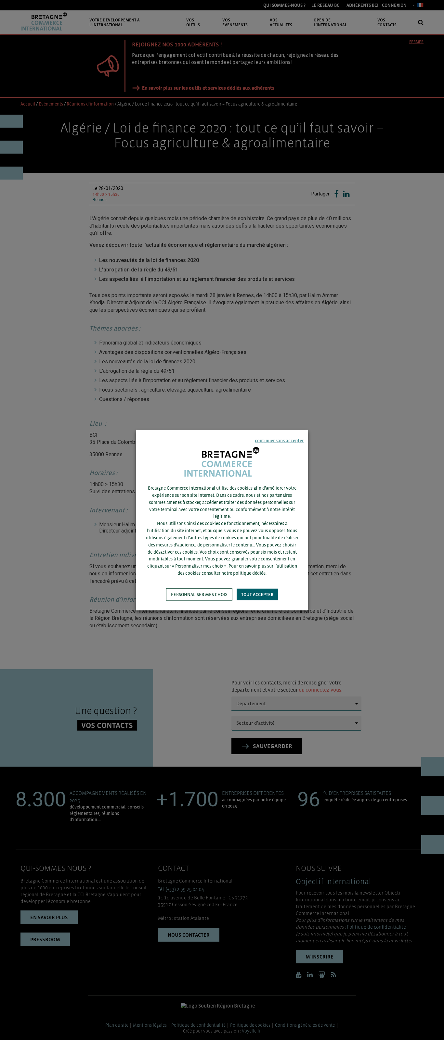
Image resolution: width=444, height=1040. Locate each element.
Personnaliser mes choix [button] (199, 594)
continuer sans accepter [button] (279, 440)
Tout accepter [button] (257, 594)
